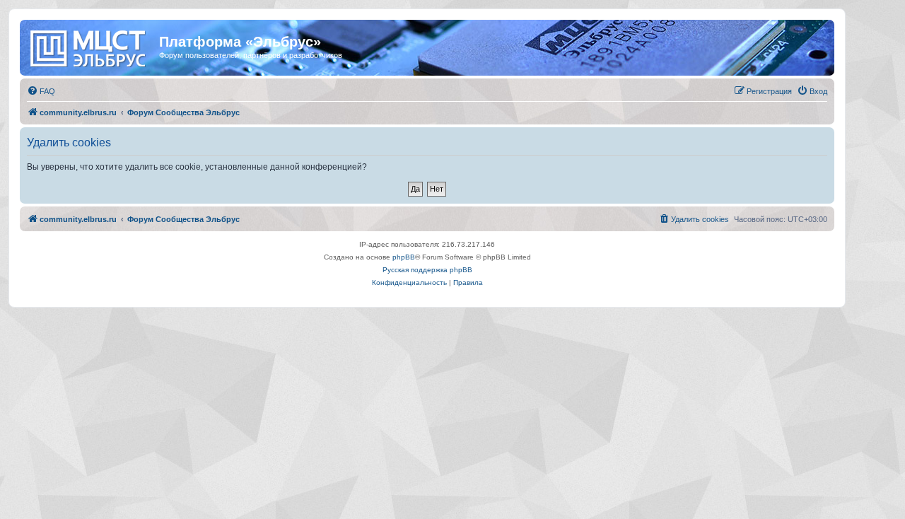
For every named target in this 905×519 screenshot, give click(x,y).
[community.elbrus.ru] (91, 46)
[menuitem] (41, 91)
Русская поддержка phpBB (427, 270)
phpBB (403, 257)
